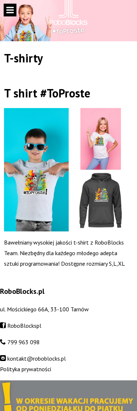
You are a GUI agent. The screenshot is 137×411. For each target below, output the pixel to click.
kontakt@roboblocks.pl (36, 358)
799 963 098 (23, 342)
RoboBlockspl (24, 325)
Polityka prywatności (25, 369)
